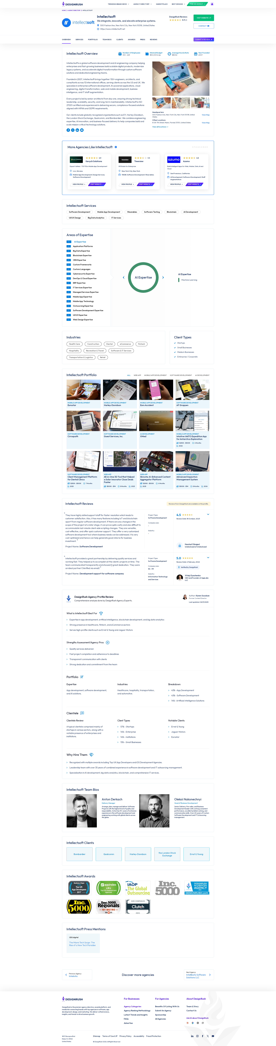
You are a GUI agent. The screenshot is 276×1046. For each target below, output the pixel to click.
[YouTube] (213, 1036)
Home (64, 10)
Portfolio (93, 39)
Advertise (128, 1023)
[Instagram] (197, 1036)
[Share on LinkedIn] (77, 130)
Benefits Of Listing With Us (167, 1006)
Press (142, 39)
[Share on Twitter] (72, 130)
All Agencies (160, 1019)
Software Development (79, 212)
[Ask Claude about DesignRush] (187, 1023)
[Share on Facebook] (68, 130)
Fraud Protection (153, 1036)
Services (79, 39)
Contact (202, 26)
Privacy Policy (125, 1036)
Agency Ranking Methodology (137, 1010)
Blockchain (171, 212)
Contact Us (191, 1010)
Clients (119, 39)
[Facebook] (203, 1036)
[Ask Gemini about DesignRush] (192, 1023)
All (128, 375)
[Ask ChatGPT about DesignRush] (198, 1023)
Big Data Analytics (96, 218)
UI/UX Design (75, 218)
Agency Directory (74, 10)
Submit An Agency (163, 1010)
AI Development (190, 212)
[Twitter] (208, 1036)
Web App (137, 375)
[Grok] (203, 1023)
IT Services (116, 218)
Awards (131, 39)
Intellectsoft (106, 17)
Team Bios (107, 39)
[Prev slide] (123, 277)
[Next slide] (163, 277)
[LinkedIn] (192, 1036)
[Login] (212, 4)
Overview (66, 39)
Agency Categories (132, 1006)
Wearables (132, 212)
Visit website (202, 18)
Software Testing (152, 212)
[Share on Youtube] (82, 130)
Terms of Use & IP (109, 1036)
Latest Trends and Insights (136, 1015)
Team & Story (192, 1006)
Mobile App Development (108, 212)
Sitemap (96, 1036)
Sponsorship (160, 1015)
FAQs (126, 1019)
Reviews (153, 39)
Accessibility (139, 1036)
